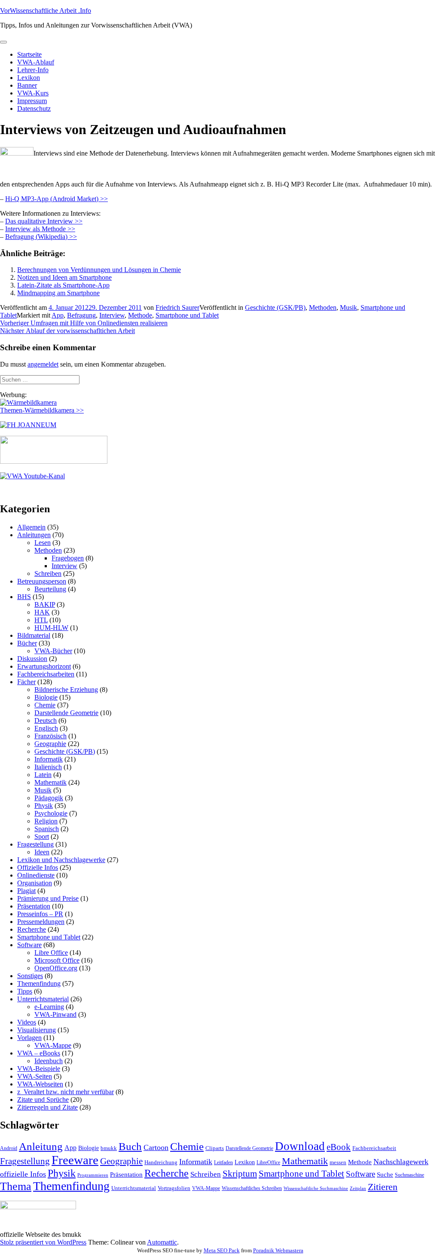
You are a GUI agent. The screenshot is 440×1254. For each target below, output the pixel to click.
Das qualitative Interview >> (43, 221)
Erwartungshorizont (44, 666)
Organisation (34, 883)
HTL (41, 620)
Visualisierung (36, 1030)
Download (300, 1146)
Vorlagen (29, 1037)
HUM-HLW (51, 627)
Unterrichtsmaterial (43, 999)
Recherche (31, 929)
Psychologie (50, 813)
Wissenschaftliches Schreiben (252, 1188)
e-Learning (49, 1006)
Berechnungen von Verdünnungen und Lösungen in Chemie (99, 269)
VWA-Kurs (33, 93)
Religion (46, 821)
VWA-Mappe (52, 1045)
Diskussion (32, 658)
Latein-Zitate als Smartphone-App (63, 285)
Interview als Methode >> (40, 228)
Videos (26, 1022)
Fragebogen (68, 558)
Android (8, 1148)
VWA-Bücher (53, 651)
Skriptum (240, 1173)
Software (29, 944)
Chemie (44, 705)
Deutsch (45, 720)
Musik (348, 307)
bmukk (109, 1148)
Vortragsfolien (174, 1188)
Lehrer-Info (33, 69)
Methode (140, 315)
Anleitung (41, 1146)
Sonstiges (30, 975)
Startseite (29, 54)
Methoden (322, 307)
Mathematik (50, 782)
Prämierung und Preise (48, 898)
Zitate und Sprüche (43, 1099)
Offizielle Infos (37, 867)
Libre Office (51, 952)
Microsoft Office (56, 960)
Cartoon (156, 1147)
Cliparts (214, 1148)
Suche (385, 1174)
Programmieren (92, 1175)
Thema (15, 1186)
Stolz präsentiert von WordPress (43, 1242)
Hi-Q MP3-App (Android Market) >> (56, 198)
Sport (41, 836)
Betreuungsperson (41, 581)
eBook (339, 1147)
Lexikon (28, 77)
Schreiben (47, 573)
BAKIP (44, 604)
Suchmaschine (409, 1175)
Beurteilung (50, 589)
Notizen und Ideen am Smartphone (64, 277)
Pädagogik (48, 797)
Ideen (41, 852)
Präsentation (33, 906)
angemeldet (43, 364)
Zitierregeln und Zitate (47, 1107)
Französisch (50, 736)
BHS (24, 596)
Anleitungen (34, 534)
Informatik (48, 759)
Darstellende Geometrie (66, 712)
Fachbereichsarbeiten (45, 674)
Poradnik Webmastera (278, 1250)
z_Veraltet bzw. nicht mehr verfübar (65, 1091)
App (58, 315)
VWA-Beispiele (38, 1068)
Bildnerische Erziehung (66, 689)
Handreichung (160, 1162)
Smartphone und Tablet (187, 315)
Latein (43, 774)
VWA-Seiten (34, 1076)
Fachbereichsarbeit (374, 1148)
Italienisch (48, 767)
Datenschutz (34, 108)
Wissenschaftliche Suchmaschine (316, 1188)
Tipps (24, 991)
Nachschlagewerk (400, 1161)
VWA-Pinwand (55, 1014)
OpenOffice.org (55, 968)
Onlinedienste (36, 875)
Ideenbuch (48, 1060)
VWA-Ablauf (35, 62)
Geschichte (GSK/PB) (275, 307)
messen (338, 1162)
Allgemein (31, 527)
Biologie (46, 697)
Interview (112, 315)
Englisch (46, 728)
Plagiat (26, 890)
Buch (130, 1146)
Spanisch (46, 828)
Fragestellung (35, 844)
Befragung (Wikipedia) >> (41, 236)
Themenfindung (39, 983)
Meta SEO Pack (222, 1250)
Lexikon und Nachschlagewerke (61, 859)
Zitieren (382, 1186)
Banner (27, 85)
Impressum (32, 100)
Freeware (75, 1160)
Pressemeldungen (40, 921)
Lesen (42, 542)
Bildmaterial (33, 635)
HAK (42, 612)
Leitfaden (223, 1162)
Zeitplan (358, 1188)
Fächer (26, 681)
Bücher (27, 643)
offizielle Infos (23, 1174)
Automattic (162, 1242)
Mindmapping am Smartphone (58, 293)
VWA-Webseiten (40, 1084)
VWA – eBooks (38, 1053)
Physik (43, 805)
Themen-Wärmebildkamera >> (42, 410)
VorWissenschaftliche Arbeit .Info (45, 10)
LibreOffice (268, 1162)
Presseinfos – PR (40, 914)
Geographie (50, 743)
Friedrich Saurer (177, 307)
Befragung (81, 315)
